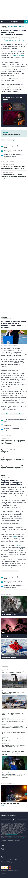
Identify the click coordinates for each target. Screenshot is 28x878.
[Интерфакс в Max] (11, 862)
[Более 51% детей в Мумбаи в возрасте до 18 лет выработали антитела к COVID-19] (7, 106)
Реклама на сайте (5, 815)
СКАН (2, 856)
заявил (15, 536)
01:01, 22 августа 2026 (6, 477)
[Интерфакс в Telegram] (5, 862)
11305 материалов (6, 806)
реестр (3, 200)
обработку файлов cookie (12, 834)
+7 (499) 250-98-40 (9, 837)
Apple (3, 413)
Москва (3, 26)
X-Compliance (3, 846)
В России (4, 186)
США (3, 571)
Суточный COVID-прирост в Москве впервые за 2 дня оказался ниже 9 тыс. (14, 39)
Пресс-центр (18, 814)
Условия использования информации (9, 870)
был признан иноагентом (8, 239)
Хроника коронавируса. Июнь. (13, 98)
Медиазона (5, 243)
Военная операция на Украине (10, 803)
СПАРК (2, 845)
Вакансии (24, 814)
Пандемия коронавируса (16, 26)
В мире (3, 476)
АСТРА (2, 851)
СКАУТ (2, 848)
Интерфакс (14, 21)
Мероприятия (13, 815)
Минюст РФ (12, 243)
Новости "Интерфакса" (5, 854)
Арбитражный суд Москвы (16, 413)
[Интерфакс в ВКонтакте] (7, 862)
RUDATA (2, 857)
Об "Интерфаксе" (10, 814)
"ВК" (2, 350)
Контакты (3, 814)
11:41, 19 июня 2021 (5, 27)
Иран (17, 571)
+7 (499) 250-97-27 (20, 837)
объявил (18, 545)
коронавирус (10, 140)
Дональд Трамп (10, 571)
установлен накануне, (17, 55)
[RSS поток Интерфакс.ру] (9, 862)
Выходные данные (5, 872)
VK (7, 413)
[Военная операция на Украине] (14, 801)
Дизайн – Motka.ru (5, 873)
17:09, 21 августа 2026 (6, 188)
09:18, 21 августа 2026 (6, 318)
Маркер (2, 849)
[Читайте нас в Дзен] (2, 862)
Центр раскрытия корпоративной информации (10, 859)
